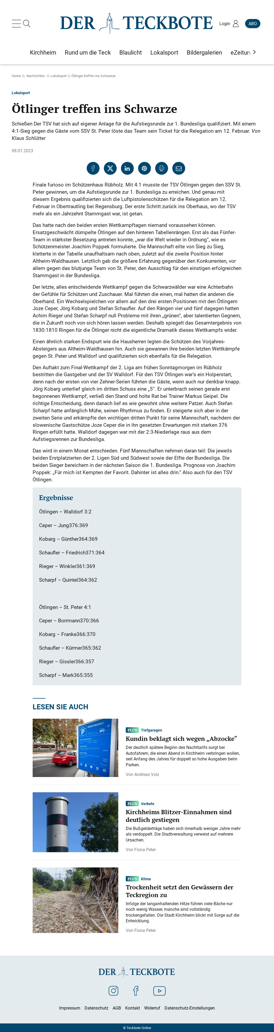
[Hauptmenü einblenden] (17, 23)
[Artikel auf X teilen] (110, 168)
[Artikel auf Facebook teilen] (93, 168)
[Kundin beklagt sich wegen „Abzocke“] (75, 747)
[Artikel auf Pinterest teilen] (144, 168)
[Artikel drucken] (161, 168)
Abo (253, 23)
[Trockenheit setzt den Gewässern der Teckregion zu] (75, 900)
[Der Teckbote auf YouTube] (159, 990)
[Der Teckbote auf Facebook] (135, 990)
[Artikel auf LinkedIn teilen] (127, 168)
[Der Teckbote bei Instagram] (113, 990)
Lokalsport (59, 75)
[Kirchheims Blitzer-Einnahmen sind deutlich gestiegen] (75, 822)
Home (16, 75)
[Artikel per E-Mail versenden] (178, 168)
